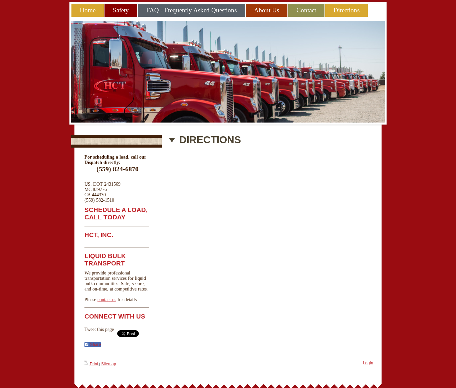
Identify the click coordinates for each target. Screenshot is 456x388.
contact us (106, 299)
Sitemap (108, 364)
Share (95, 344)
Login (368, 363)
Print (94, 364)
